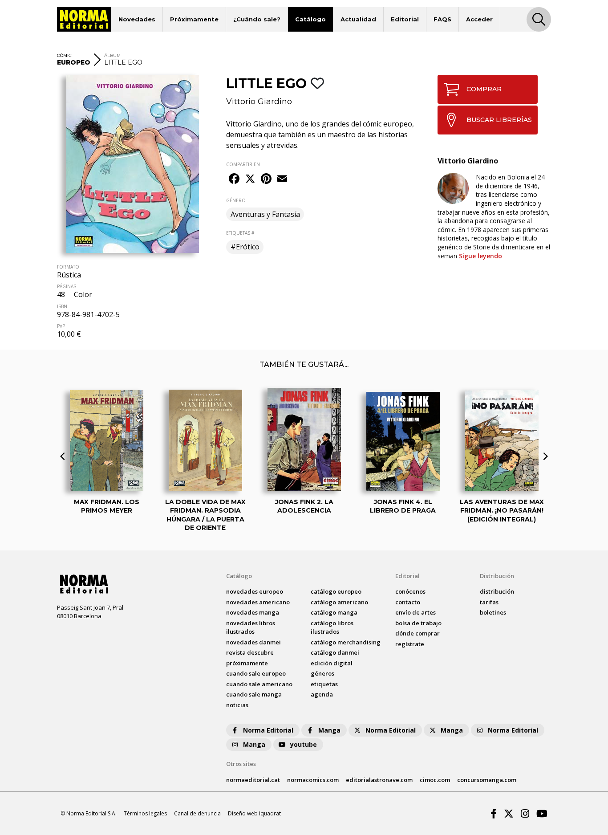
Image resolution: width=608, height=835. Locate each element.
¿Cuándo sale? (256, 19)
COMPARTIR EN (243, 164)
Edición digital (332, 663)
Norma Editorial (268, 730)
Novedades (136, 19)
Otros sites (241, 764)
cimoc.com (435, 780)
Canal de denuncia (197, 813)
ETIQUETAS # (240, 233)
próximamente (247, 663)
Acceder (479, 19)
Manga (329, 730)
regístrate (409, 644)
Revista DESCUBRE (250, 652)
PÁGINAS (66, 286)
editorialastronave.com (379, 780)
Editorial (405, 19)
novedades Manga (252, 612)
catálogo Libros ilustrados (332, 627)
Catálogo (310, 19)
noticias (237, 705)
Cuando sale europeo (256, 673)
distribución (497, 591)
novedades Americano (258, 602)
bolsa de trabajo (418, 623)
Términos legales (145, 813)
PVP (61, 326)
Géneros (322, 673)
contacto (407, 602)
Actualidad (358, 19)
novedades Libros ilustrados (250, 627)
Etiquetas (324, 684)
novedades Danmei (253, 642)
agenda (322, 694)
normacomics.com (313, 780)
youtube (303, 744)
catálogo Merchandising (346, 642)
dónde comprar (417, 633)
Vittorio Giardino (259, 101)
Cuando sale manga (254, 694)
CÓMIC (64, 55)
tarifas (489, 602)
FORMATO (68, 267)
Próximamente (194, 19)
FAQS (442, 19)
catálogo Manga (334, 612)
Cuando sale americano (259, 684)
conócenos (410, 591)
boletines (493, 612)
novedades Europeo (254, 591)
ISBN (62, 306)
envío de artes (415, 612)
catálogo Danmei (335, 652)
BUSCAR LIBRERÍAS (499, 120)
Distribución (497, 576)
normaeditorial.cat (253, 780)
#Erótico (245, 247)
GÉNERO (236, 200)
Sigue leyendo (480, 256)
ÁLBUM (112, 55)
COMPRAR (484, 89)
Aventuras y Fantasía (265, 214)
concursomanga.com (486, 780)
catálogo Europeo (336, 591)
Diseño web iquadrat (254, 813)
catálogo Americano (339, 602)
